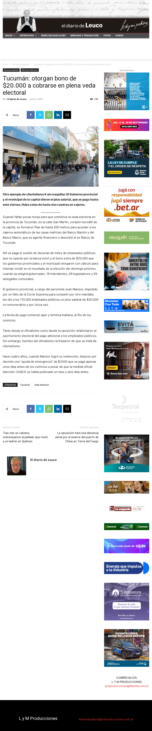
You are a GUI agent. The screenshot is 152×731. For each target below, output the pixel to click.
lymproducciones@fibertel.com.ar (126, 686)
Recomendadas (20, 64)
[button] (144, 54)
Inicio (6, 64)
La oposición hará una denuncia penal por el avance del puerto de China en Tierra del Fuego (77, 437)
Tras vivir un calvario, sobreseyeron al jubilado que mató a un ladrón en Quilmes (25, 437)
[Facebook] (31, 115)
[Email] (67, 115)
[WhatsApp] (49, 115)
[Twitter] (40, 115)
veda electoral (41, 384)
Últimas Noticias (30, 70)
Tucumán (25, 384)
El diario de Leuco (17, 98)
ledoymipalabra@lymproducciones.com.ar (106, 719)
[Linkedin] (58, 115)
